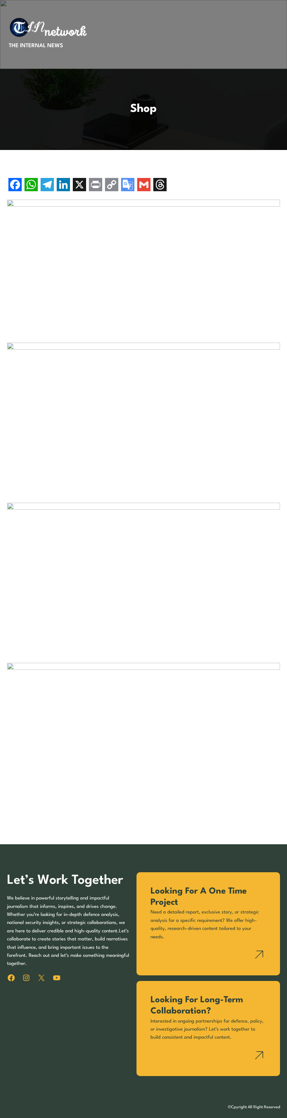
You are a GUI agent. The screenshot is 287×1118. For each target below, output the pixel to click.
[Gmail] (144, 185)
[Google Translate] (128, 185)
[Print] (96, 185)
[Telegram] (47, 185)
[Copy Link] (112, 185)
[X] (79, 185)
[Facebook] (15, 185)
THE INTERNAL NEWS (36, 46)
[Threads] (160, 185)
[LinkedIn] (63, 185)
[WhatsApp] (31, 185)
